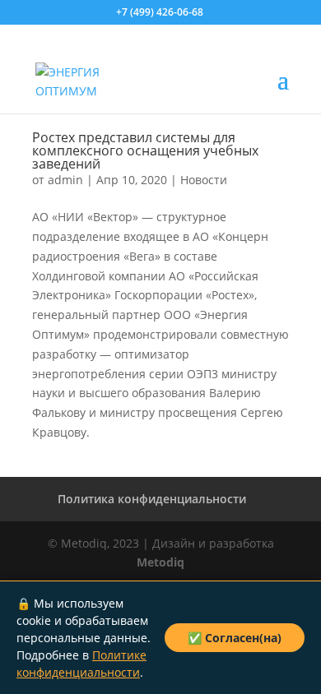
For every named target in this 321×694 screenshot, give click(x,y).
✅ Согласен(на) (234, 637)
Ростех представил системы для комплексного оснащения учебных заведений (145, 150)
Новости (203, 179)
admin (65, 179)
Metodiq (160, 562)
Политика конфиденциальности (152, 499)
